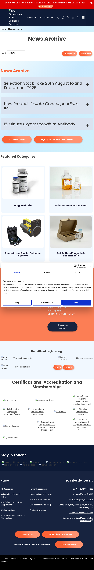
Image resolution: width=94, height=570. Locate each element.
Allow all (76, 303)
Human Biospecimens (39, 489)
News (30, 17)
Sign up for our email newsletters (57, 139)
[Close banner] (90, 266)
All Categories (7, 489)
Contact (45, 17)
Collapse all (69, 53)
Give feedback (69, 544)
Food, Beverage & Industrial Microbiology (13, 516)
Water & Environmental (40, 499)
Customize (45, 303)
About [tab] (77, 273)
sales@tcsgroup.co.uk (83, 499)
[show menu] (83, 17)
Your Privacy (48, 558)
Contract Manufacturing (40, 505)
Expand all (86, 53)
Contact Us (27, 534)
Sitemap (65, 558)
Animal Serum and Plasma (71, 205)
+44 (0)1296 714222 (84, 489)
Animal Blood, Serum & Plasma (10, 495)
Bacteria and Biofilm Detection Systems (23, 254)
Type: (4, 53)
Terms (57, 558)
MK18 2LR (52, 314)
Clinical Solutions (8, 510)
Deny (17, 303)
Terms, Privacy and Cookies (81, 513)
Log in (58, 367)
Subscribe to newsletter (60, 534)
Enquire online (63, 327)
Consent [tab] (16, 273)
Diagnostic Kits (23, 205)
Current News (18, 139)
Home (3, 29)
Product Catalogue (38, 510)
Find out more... (45, 6)
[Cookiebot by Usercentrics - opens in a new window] (75, 266)
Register (68, 367)
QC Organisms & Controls (41, 494)
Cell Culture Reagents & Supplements (71, 254)
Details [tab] (47, 273)
